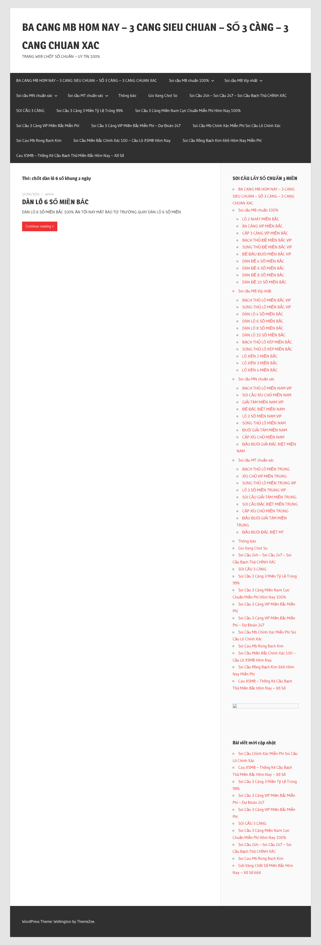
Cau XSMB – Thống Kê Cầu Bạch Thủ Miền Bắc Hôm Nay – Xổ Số (70, 155)
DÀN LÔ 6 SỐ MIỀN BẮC (55, 202)
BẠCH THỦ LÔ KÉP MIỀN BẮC (267, 341)
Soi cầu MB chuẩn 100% (189, 80)
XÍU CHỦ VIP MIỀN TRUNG (264, 476)
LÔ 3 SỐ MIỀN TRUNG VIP (264, 489)
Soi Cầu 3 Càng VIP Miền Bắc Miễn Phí (47, 125)
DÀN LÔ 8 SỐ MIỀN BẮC (262, 328)
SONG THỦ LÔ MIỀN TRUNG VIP (269, 482)
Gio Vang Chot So (162, 95)
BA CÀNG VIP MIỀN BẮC (262, 225)
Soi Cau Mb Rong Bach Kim (38, 140)
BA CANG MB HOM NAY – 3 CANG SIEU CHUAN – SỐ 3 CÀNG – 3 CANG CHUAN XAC (86, 80)
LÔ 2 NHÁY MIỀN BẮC (260, 218)
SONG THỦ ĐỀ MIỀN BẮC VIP (267, 246)
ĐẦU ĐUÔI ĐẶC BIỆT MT (263, 532)
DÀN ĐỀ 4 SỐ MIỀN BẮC (263, 261)
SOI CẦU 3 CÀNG (30, 110)
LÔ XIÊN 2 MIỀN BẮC (260, 356)
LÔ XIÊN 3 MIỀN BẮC (260, 362)
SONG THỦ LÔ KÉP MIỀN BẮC (267, 349)
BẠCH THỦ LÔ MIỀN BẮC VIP (266, 300)
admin (49, 194)
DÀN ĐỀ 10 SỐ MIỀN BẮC (264, 281)
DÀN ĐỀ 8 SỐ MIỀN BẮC (263, 274)
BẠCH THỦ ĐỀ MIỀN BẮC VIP (267, 240)
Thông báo (127, 95)
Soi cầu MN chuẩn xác (34, 95)
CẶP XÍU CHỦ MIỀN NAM (263, 437)
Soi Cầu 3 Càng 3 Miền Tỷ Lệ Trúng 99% (89, 110)
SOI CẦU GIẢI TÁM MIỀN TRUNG (269, 496)
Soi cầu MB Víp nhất (241, 80)
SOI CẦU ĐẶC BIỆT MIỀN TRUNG (270, 504)
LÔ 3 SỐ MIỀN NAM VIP (262, 416)
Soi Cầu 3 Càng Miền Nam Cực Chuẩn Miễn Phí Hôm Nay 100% (188, 110)
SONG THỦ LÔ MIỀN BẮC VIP (266, 306)
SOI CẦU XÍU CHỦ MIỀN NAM (266, 394)
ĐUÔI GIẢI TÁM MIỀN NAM (264, 429)
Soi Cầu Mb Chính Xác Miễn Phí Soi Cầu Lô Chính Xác (237, 125)
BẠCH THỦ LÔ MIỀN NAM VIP (267, 388)
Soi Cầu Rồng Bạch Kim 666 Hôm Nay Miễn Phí (222, 140)
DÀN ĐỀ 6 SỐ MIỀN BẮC (263, 268)
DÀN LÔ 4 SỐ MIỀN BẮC (262, 313)
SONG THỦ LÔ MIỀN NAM (264, 422)
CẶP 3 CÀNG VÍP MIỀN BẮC (265, 233)
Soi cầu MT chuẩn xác (85, 95)
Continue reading (38, 226)
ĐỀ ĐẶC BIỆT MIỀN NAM (263, 409)
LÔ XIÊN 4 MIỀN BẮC (260, 369)
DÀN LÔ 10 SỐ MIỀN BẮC (264, 334)
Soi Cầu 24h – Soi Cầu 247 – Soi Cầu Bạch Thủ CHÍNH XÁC (238, 95)
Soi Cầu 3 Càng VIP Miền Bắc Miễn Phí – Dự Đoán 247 (136, 125)
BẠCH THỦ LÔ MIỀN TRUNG (266, 469)
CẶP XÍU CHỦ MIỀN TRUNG (265, 510)
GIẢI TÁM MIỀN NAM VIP (262, 401)
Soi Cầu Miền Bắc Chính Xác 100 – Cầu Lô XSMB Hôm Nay (122, 140)
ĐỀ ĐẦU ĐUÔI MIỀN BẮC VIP (266, 253)
